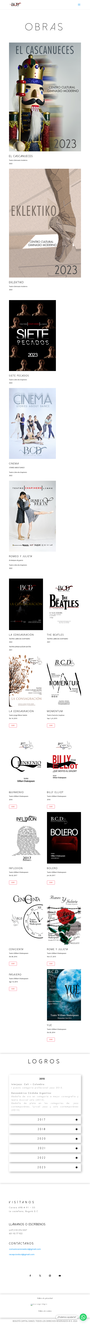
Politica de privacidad (45, 1298)
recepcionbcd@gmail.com (21, 1254)
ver (13, 725)
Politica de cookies (45, 1311)
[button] (83, 1317)
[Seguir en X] (40, 1275)
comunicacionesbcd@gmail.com (25, 1249)
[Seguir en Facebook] (30, 1275)
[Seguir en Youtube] (59, 1275)
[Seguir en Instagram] (49, 1275)
